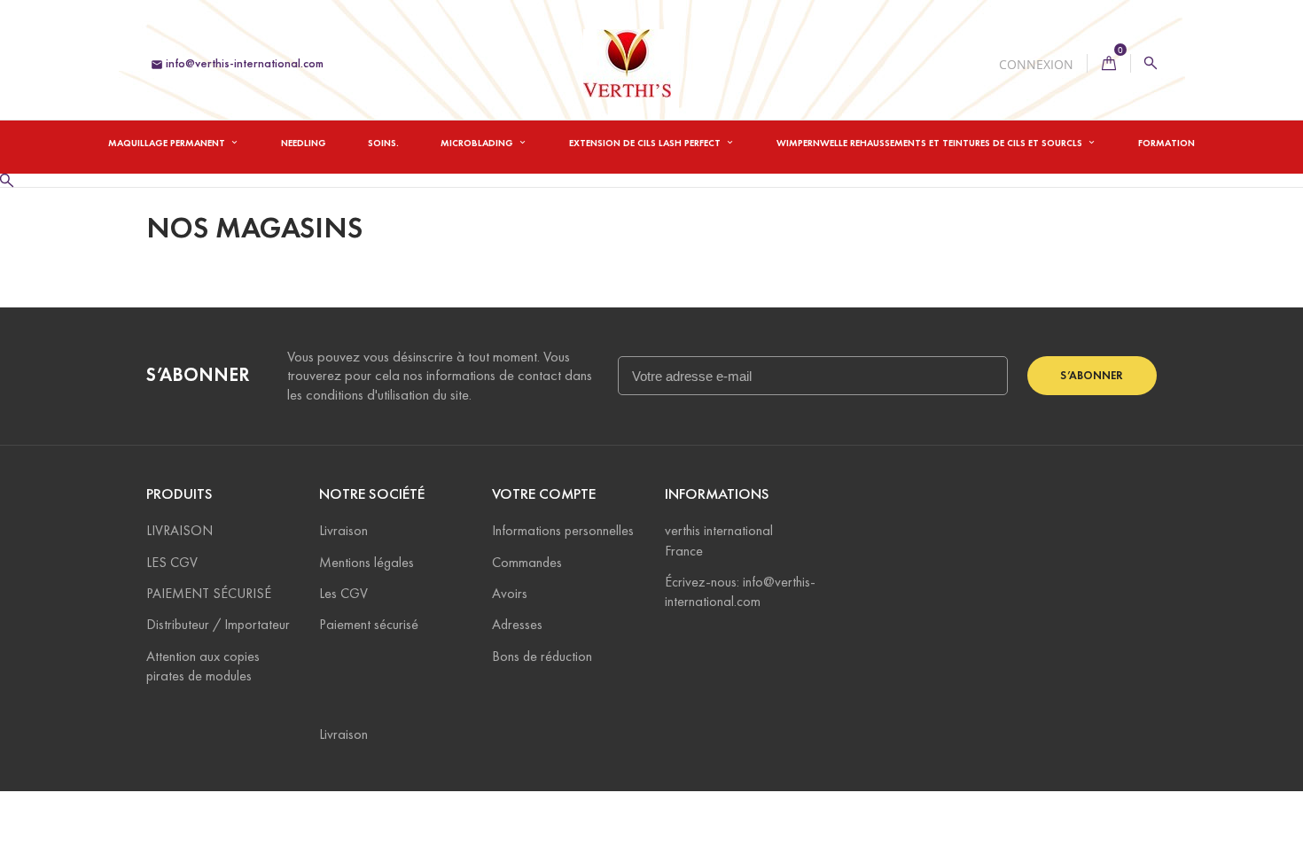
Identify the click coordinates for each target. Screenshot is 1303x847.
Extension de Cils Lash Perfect (646, 142)
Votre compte (544, 494)
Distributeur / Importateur (218, 624)
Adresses (517, 624)
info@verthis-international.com (237, 63)
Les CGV (343, 593)
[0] (1109, 63)
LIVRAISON (179, 530)
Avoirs (509, 593)
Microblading (478, 142)
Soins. (383, 142)
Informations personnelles (563, 530)
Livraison (343, 530)
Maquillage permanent (168, 142)
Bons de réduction (542, 656)
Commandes (527, 562)
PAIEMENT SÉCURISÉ (208, 593)
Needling (303, 142)
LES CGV (172, 562)
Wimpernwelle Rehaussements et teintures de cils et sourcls (930, 142)
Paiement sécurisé (368, 624)
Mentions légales (366, 562)
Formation (1166, 142)
